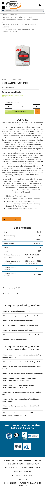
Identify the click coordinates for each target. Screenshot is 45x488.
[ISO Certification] (9, 436)
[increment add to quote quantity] (36, 106)
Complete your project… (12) (11, 288)
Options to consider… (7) (10, 294)
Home (4, 15)
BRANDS (38, 460)
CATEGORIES (9, 460)
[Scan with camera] (3, 11)
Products (13, 15)
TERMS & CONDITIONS (14, 464)
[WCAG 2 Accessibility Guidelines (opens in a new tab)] (27, 446)
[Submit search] (43, 10)
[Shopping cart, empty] (40, 5)
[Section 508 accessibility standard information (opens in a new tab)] (18, 446)
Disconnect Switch (9, 32)
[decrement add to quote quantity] (8, 106)
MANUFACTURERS (24, 460)
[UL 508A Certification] (17, 436)
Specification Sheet (14, 95)
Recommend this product (13, 219)
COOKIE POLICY (33, 464)
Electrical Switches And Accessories (19, 29)
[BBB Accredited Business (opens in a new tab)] (24, 436)
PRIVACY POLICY (12, 468)
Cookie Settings (22, 479)
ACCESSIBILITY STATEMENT (22, 475)
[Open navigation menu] (3, 7)
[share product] (37, 112)
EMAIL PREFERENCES (22, 472)
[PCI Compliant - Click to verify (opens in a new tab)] (33, 436)
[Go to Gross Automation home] (3, 2)
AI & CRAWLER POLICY (31, 468)
